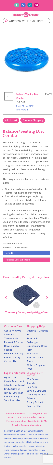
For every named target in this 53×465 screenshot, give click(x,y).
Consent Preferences (16, 413)
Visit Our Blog (11, 396)
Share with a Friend (25, 106)
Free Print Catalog (13, 353)
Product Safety (12, 357)
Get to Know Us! (12, 330)
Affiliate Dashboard (14, 385)
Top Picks (32, 387)
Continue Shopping (32, 120)
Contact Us (10, 361)
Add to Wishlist (23, 110)
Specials (31, 383)
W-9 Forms (32, 353)
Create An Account (14, 381)
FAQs (29, 368)
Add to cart (11, 120)
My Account (10, 377)
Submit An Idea (12, 400)
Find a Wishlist (12, 388)
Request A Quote (13, 342)
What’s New (33, 379)
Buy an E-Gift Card (36, 390)
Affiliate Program (36, 365)
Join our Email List (13, 392)
